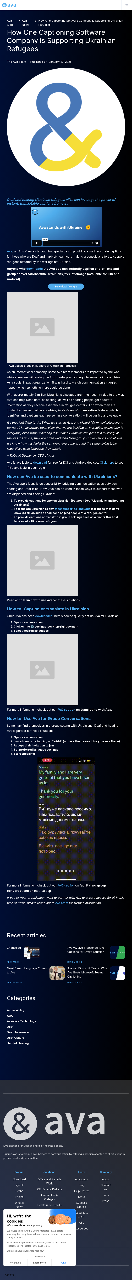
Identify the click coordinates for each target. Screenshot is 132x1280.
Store (81, 1197)
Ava (9, 251)
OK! (63, 1262)
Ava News (25, 22)
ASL (81, 1222)
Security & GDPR (81, 1214)
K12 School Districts (49, 1189)
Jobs (106, 1195)
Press (105, 1201)
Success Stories (81, 1205)
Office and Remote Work (49, 1181)
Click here (107, 462)
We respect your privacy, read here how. (25, 1251)
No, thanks (15, 1262)
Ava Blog (10, 22)
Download (19, 1179)
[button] (127, 5)
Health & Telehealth (49, 1205)
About (105, 1179)
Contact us (106, 1187)
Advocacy (81, 1179)
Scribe (19, 1191)
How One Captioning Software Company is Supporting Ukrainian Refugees (80, 22)
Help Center (81, 1191)
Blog (81, 1185)
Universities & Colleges (49, 1197)
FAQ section (65, 885)
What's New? (19, 1205)
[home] (9, 5)
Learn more (39, 1262)
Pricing (19, 1197)
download (40, 462)
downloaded (44, 616)
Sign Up (19, 1185)
